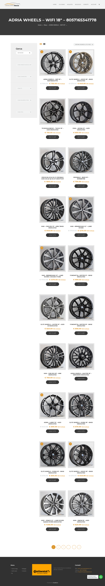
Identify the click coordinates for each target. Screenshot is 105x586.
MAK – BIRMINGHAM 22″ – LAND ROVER (81, 227)
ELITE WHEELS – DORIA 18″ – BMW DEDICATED (81, 423)
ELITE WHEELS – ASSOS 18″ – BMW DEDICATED (81, 80)
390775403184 (83, 570)
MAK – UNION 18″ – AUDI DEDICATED (81, 521)
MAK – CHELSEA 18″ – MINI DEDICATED (52, 374)
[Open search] (99, 4)
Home (40, 25)
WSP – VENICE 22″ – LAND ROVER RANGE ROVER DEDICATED (52, 521)
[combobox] (24, 64)
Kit (12, 573)
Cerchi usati (14, 571)
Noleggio (24, 569)
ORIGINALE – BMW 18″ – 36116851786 (81, 178)
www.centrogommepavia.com (85, 568)
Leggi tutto (52, 235)
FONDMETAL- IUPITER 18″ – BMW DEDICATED (81, 325)
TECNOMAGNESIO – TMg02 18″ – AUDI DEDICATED (52, 129)
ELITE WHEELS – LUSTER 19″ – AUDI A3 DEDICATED (52, 325)
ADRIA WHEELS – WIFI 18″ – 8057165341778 (52, 80)
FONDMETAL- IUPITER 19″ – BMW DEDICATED (81, 276)
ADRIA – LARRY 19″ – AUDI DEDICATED (52, 423)
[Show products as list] (44, 44)
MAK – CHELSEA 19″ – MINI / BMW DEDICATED (52, 227)
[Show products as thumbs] (40, 44)
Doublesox (55, 583)
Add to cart (52, 88)
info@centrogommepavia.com (85, 572)
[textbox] (24, 64)
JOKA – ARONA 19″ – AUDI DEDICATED (81, 129)
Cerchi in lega (15, 569)
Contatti (24, 571)
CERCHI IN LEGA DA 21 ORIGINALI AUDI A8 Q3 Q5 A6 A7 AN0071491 (52, 178)
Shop (45, 25)
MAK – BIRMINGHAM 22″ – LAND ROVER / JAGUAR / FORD (52, 276)
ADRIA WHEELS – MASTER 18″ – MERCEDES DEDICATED (81, 374)
